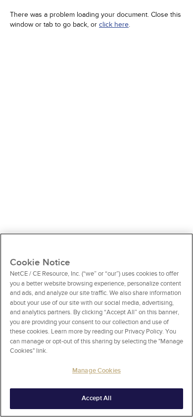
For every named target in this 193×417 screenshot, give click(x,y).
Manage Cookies (96, 371)
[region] (96, 325)
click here (114, 24)
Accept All (96, 398)
